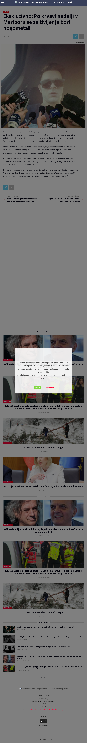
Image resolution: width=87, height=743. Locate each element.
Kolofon (43, 703)
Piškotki (43, 706)
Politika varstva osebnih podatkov (43, 701)
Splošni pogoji (43, 698)
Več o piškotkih (48, 387)
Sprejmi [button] (37, 387)
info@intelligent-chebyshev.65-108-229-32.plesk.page (46, 710)
